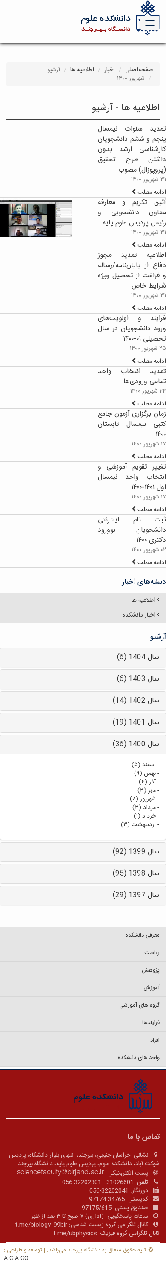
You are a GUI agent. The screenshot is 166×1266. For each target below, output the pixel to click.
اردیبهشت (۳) (138, 825)
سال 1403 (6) (138, 679)
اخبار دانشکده (139, 615)
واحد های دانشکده (139, 1057)
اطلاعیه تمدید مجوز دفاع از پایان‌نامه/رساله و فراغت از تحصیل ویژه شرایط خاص (132, 271)
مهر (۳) (146, 791)
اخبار (109, 70)
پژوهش (151, 970)
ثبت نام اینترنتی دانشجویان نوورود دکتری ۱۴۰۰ (132, 530)
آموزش (151, 987)
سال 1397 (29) (136, 895)
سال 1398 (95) (136, 873)
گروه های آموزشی (139, 1005)
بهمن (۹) (145, 773)
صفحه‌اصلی (139, 70)
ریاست (152, 953)
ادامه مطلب (151, 192)
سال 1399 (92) (136, 852)
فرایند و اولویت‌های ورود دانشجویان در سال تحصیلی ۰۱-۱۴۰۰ (132, 329)
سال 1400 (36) (136, 744)
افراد (155, 1040)
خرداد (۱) (145, 816)
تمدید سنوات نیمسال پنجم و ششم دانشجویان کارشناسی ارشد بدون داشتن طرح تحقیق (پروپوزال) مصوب (132, 149)
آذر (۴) (147, 782)
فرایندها (151, 1022)
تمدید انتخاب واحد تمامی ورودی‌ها (132, 376)
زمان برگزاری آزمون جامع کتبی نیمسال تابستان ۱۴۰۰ (132, 424)
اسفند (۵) (144, 765)
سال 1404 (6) (138, 657)
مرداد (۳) (144, 808)
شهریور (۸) (143, 799)
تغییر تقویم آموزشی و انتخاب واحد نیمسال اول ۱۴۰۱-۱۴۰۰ (132, 477)
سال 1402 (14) (136, 701)
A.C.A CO (16, 1258)
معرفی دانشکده (143, 935)
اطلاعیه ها (82, 70)
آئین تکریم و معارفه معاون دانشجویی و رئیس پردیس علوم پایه (132, 213)
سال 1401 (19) (136, 722)
